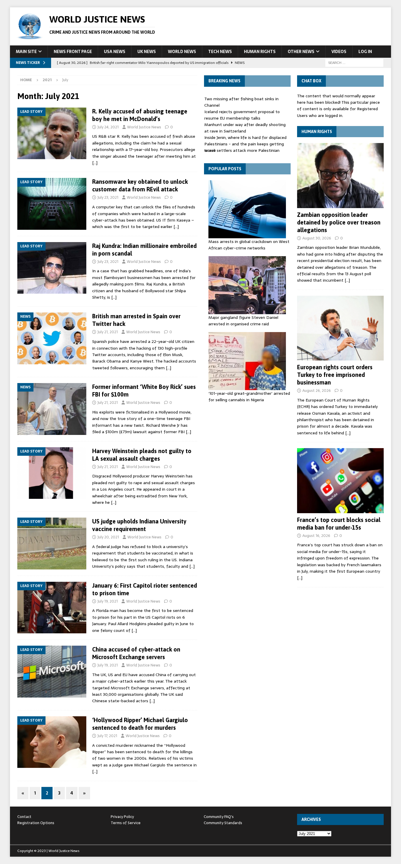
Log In (365, 51)
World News (182, 51)
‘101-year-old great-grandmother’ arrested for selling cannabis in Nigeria (249, 396)
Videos (338, 51)
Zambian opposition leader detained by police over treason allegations (338, 222)
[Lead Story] (51, 133)
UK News (146, 51)
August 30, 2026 (316, 238)
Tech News (220, 51)
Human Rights (260, 51)
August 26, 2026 (316, 390)
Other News (301, 51)
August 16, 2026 (316, 536)
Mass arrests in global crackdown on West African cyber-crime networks (248, 244)
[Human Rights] (340, 175)
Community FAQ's (219, 817)
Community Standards (223, 823)
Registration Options (35, 823)
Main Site (26, 51)
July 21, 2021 (107, 332)
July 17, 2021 (107, 736)
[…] (94, 162)
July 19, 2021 (107, 601)
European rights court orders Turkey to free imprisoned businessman (335, 375)
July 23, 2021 (107, 197)
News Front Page (73, 51)
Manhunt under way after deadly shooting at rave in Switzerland (245, 127)
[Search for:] (354, 62)
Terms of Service (126, 823)
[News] (51, 338)
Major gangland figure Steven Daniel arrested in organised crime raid (243, 320)
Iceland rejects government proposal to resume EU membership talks (242, 114)
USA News (114, 51)
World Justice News (144, 127)
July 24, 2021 (108, 127)
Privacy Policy (122, 817)
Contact (24, 817)
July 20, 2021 (108, 537)
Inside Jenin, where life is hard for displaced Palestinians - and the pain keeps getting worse (245, 144)
